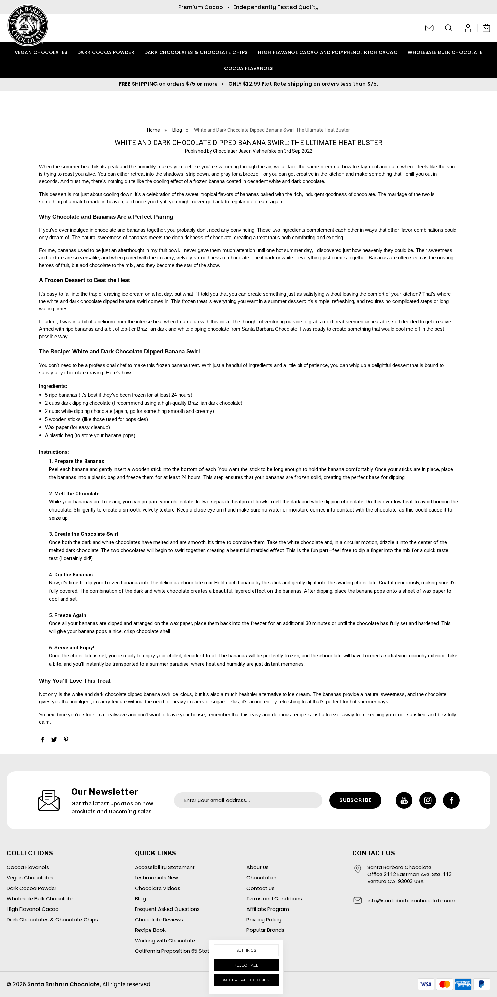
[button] (448, 28)
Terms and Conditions (274, 898)
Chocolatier (261, 877)
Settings (246, 950)
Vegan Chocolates (41, 52)
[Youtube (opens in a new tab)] (404, 800)
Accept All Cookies (246, 979)
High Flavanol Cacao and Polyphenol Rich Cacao (328, 52)
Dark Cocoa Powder (106, 52)
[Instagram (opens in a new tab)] (427, 800)
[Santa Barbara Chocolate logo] (28, 28)
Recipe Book (150, 929)
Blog (140, 898)
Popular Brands (265, 929)
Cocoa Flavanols (248, 68)
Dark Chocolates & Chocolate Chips (196, 52)
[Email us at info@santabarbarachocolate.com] (429, 28)
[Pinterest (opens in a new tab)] (66, 739)
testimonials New (156, 877)
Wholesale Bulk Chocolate (445, 52)
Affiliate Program (267, 909)
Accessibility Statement (165, 867)
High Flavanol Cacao (33, 909)
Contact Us (260, 888)
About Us (257, 867)
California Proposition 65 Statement (180, 950)
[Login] (468, 28)
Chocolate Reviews (159, 919)
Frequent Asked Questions (167, 909)
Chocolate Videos (157, 888)
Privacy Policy (263, 919)
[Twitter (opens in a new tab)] (54, 739)
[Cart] (485, 27)
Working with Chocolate (165, 940)
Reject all (246, 965)
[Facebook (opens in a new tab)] (42, 739)
